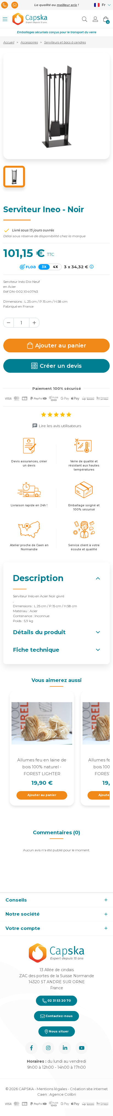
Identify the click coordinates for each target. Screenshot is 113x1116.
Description (38, 578)
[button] (5, 19)
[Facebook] (31, 1048)
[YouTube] (81, 1048)
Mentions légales (52, 1089)
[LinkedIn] (65, 1048)
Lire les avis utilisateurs (60, 425)
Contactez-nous (59, 1016)
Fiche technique (36, 650)
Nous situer (58, 1031)
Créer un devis (61, 366)
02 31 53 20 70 (59, 1000)
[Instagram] (48, 1048)
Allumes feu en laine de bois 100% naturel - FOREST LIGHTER (41, 766)
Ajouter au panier (60, 345)
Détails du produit (39, 632)
